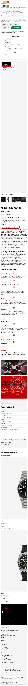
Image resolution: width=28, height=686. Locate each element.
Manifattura (15, 36)
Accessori (6, 650)
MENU (4, 69)
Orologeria (6, 647)
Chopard (6, 646)
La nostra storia (9, 39)
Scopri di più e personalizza (10, 24)
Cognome (4, 415)
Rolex (5, 643)
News (5, 657)
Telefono (3, 423)
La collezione (6, 620)
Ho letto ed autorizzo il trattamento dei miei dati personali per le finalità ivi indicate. (14, 441)
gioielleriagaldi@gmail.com (8, 635)
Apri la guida (4, 395)
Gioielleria (6, 648)
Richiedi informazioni (10, 227)
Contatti (7, 54)
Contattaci (5, 622)
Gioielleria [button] (8, 46)
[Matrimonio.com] (7, 679)
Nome (2, 411)
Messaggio (4, 427)
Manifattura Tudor (8, 67)
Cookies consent (8, 661)
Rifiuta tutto (6, 27)
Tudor (5, 644)
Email (2, 419)
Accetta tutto (16, 27)
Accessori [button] (8, 50)
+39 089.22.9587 (5, 634)
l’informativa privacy (13, 439)
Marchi (13, 44)
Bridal (15, 48)
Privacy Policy (11, 32)
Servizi (18, 44)
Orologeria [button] (8, 42)
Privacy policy (7, 659)
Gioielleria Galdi (5, 628)
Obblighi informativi (9, 662)
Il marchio (5, 618)
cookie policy (22, 13)
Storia (6, 41)
